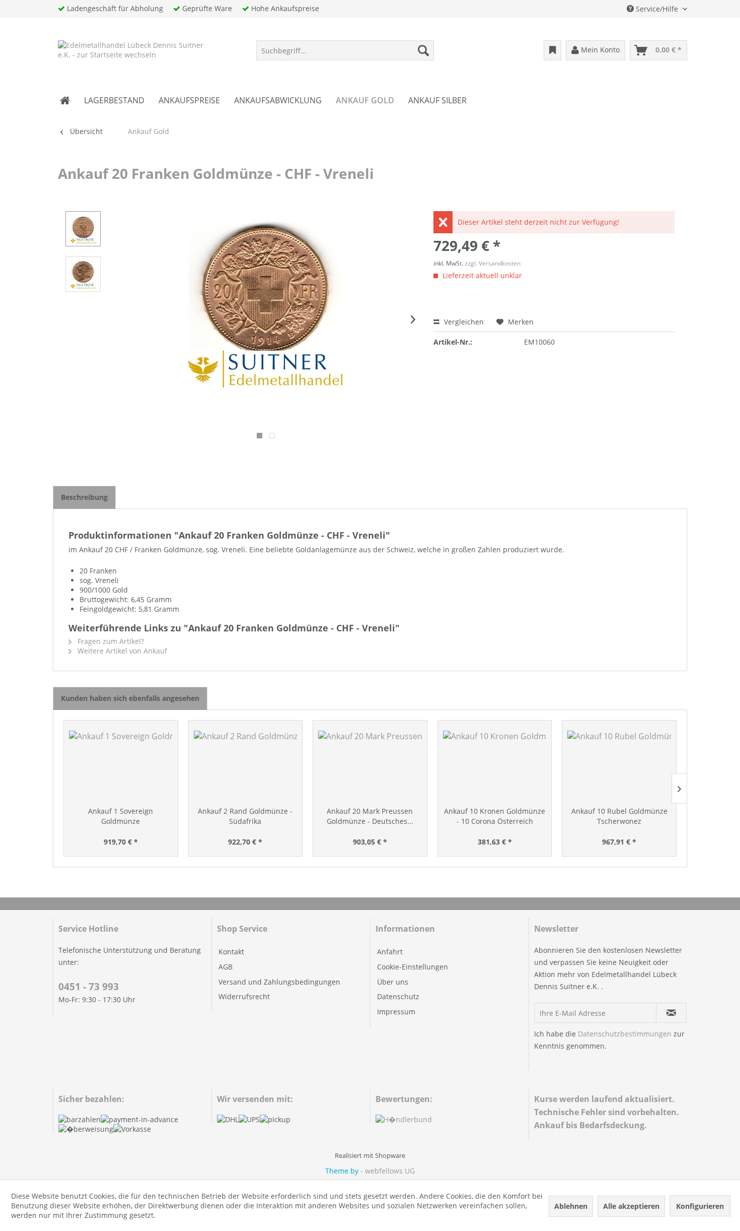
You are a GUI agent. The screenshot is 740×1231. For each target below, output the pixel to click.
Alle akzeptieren (631, 1206)
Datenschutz (398, 996)
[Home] (65, 100)
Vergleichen (463, 322)
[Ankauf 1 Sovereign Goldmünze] (121, 766)
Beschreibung (84, 497)
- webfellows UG (387, 1171)
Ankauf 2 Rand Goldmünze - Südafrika (245, 816)
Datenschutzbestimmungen (625, 1034)
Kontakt (231, 951)
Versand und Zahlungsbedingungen (279, 982)
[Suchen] (423, 50)
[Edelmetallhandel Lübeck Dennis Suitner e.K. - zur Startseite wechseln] (132, 53)
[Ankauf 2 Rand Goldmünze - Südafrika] (246, 766)
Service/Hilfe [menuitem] (657, 9)
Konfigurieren (700, 1206)
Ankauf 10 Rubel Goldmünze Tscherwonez (619, 816)
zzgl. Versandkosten (493, 263)
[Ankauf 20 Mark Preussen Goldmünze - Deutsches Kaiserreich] (370, 766)
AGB (225, 966)
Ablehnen (570, 1206)
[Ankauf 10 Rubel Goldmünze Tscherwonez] (619, 766)
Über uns (392, 982)
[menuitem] (345, 50)
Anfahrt (390, 951)
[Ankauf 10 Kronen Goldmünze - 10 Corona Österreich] (495, 766)
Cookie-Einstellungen (412, 966)
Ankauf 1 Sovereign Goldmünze (120, 816)
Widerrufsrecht (244, 996)
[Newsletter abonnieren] (671, 1013)
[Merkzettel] (552, 50)
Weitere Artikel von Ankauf (121, 651)
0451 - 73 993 (88, 986)
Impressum (396, 1011)
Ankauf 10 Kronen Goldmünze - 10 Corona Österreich (494, 816)
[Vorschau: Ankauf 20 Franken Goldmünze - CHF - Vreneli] (83, 228)
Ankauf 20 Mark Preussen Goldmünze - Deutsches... (370, 816)
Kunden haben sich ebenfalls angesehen (130, 698)
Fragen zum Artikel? (110, 641)
